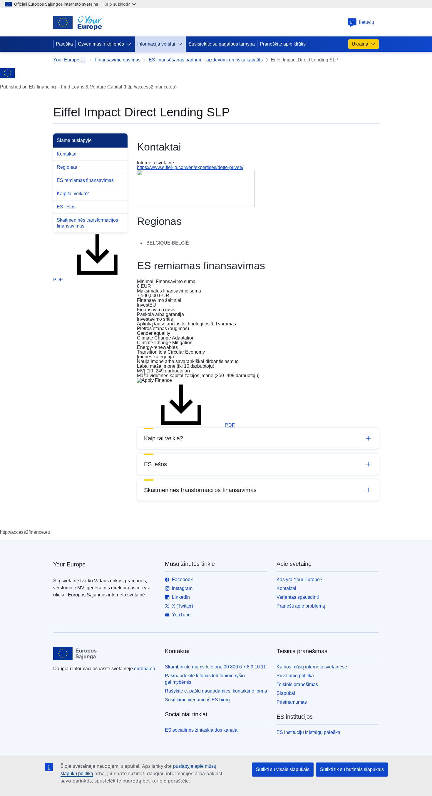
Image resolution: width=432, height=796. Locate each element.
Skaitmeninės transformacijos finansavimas (87, 223)
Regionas (67, 167)
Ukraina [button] (360, 43)
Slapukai (286, 693)
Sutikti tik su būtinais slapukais (352, 769)
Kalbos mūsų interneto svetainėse (312, 666)
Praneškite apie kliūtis (283, 43)
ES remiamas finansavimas (85, 180)
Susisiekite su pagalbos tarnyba (221, 43)
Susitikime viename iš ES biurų (197, 699)
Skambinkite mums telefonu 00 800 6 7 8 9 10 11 (215, 666)
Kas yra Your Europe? (299, 579)
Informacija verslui (156, 43)
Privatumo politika (295, 675)
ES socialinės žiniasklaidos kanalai (202, 730)
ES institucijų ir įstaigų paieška (308, 732)
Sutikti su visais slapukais (282, 769)
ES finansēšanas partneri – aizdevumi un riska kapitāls (206, 59)
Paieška (64, 43)
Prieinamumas (292, 702)
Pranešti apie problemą (301, 605)
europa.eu (144, 668)
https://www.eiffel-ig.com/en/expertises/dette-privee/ (190, 167)
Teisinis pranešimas (297, 684)
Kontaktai (66, 153)
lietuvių (362, 22)
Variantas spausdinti (298, 597)
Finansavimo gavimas (117, 59)
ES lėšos (66, 206)
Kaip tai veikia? (73, 193)
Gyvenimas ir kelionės (101, 43)
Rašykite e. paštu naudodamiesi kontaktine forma (216, 690)
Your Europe (66, 59)
